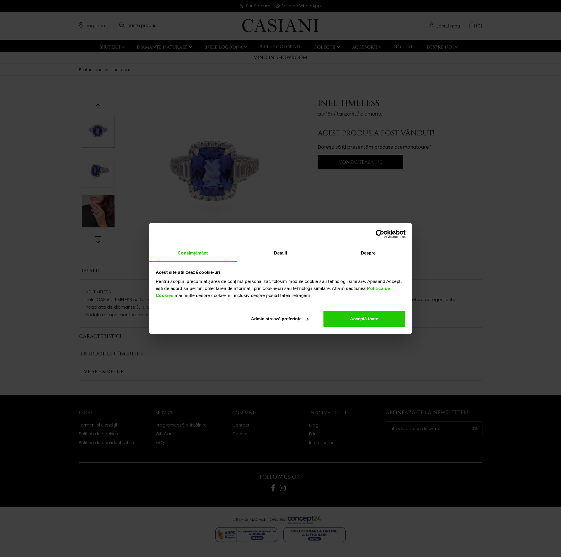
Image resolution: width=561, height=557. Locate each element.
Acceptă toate (364, 318)
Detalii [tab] (280, 252)
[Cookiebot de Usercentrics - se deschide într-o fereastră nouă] (380, 234)
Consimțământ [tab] (193, 252)
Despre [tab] (368, 252)
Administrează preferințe (276, 318)
